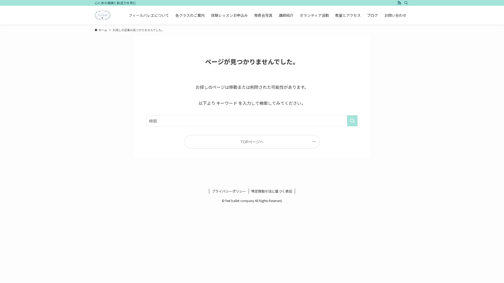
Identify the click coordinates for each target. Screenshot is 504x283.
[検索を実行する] (352, 120)
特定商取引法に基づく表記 (271, 191)
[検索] (406, 3)
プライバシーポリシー (229, 191)
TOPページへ (251, 141)
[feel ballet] (102, 15)
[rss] (399, 3)
